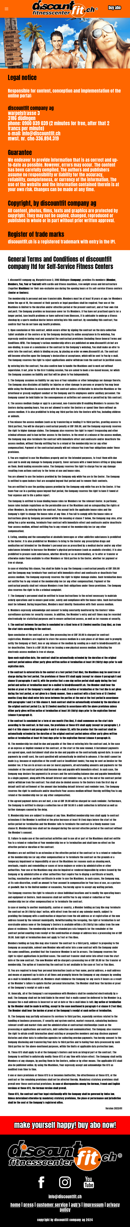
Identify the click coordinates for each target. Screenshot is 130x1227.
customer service (52, 1205)
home (15, 1205)
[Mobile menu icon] (6, 9)
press (28, 1205)
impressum (94, 1205)
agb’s (76, 1205)
